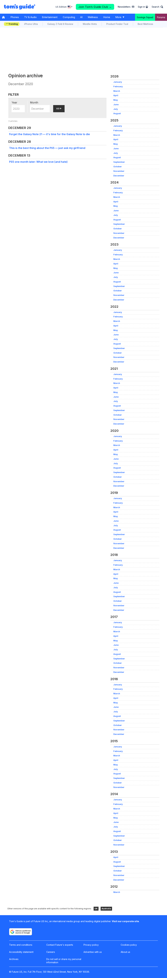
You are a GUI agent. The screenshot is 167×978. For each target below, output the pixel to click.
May (115, 100)
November (118, 171)
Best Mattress (145, 24)
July (115, 109)
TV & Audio (30, 17)
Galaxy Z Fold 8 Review (60, 24)
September (119, 162)
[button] (157, 6)
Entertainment (49, 17)
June (116, 104)
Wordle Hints (90, 24)
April (115, 95)
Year (14, 102)
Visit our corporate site (125, 921)
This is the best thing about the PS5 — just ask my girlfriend (47, 148)
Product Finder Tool (117, 24)
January (117, 82)
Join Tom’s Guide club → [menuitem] (95, 6)
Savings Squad (145, 17)
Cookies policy (129, 944)
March (116, 91)
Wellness (93, 17)
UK (96, 908)
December (118, 175)
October (117, 166)
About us (125, 952)
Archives (13, 959)
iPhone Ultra (31, 24)
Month (34, 102)
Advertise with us (93, 952)
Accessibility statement (21, 952)
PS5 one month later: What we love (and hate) (38, 161)
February (118, 86)
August (117, 113)
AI (81, 17)
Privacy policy (91, 944)
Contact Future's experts (59, 944)
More (118, 17)
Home (106, 17)
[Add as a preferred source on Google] (20, 931)
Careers (50, 952)
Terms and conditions (20, 944)
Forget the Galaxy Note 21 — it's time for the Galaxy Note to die (49, 134)
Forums (161, 17)
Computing (69, 17)
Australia (106, 908)
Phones (14, 17)
